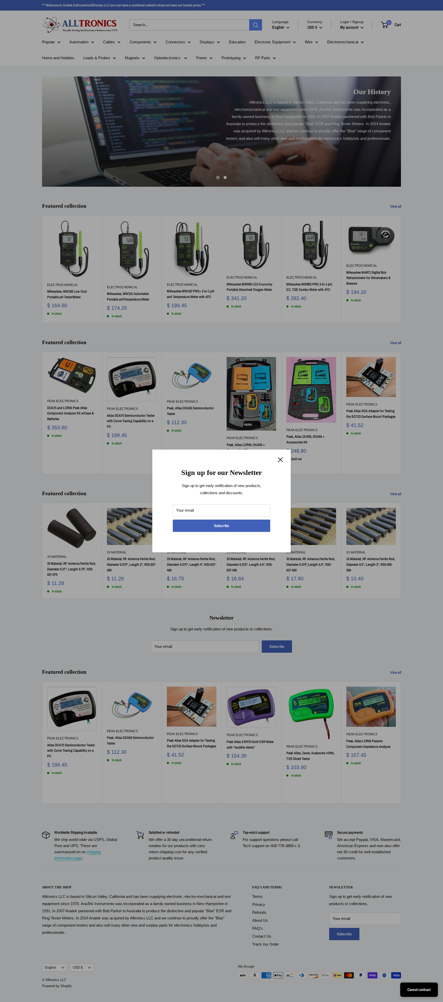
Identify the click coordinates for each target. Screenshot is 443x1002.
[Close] (280, 459)
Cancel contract (419, 989)
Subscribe (221, 525)
